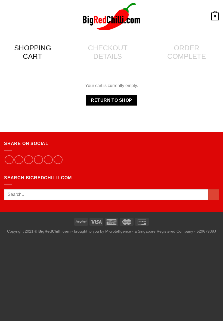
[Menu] (7, 16)
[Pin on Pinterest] (38, 159)
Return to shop (111, 100)
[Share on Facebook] (9, 159)
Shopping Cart (32, 52)
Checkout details (108, 52)
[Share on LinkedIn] (48, 159)
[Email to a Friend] (28, 159)
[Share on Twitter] (18, 159)
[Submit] (213, 194)
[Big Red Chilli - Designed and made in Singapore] (112, 16)
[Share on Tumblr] (58, 159)
